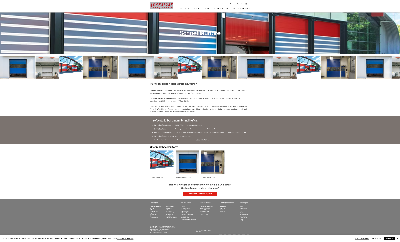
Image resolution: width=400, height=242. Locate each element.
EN (246, 4)
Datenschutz (243, 217)
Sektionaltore (203, 90)
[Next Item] (396, 67)
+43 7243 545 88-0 (158, 230)
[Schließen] (397, 238)
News (241, 206)
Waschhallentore (170, 216)
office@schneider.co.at (160, 232)
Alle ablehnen (376, 239)
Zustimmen (389, 239)
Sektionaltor (170, 132)
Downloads (243, 208)
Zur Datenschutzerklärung (125, 239)
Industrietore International (188, 219)
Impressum (243, 216)
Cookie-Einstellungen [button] (362, 239)
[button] (185, 8)
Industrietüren (185, 217)
